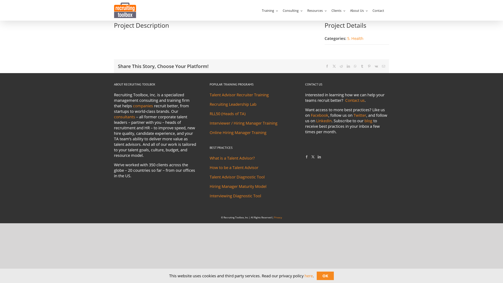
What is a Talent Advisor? (232, 158)
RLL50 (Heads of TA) (228, 113)
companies (143, 105)
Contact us (355, 100)
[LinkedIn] (319, 156)
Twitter (359, 115)
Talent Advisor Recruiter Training (239, 94)
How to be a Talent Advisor (234, 167)
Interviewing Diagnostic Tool (235, 195)
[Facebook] (306, 156)
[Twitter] (313, 156)
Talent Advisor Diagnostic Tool (237, 177)
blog (368, 120)
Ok (325, 275)
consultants (124, 116)
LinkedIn (324, 120)
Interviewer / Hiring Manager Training (243, 123)
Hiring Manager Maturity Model (238, 186)
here (309, 275)
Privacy (278, 217)
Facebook (319, 115)
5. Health (355, 38)
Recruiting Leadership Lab (233, 104)
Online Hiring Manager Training (238, 132)
